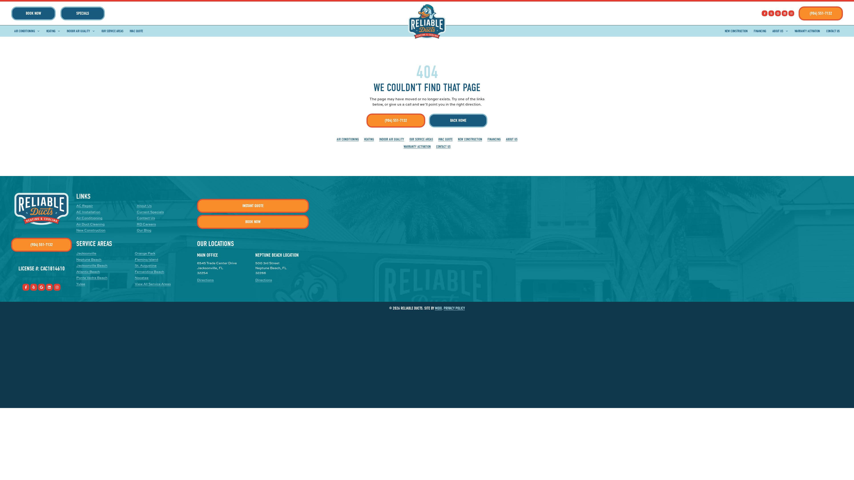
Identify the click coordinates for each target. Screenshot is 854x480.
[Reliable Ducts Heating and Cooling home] (427, 21)
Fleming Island (146, 259)
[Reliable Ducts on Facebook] (764, 13)
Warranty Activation (807, 31)
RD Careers (146, 224)
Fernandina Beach (149, 271)
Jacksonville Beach (91, 265)
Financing (760, 31)
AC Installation (88, 211)
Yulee (80, 283)
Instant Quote (253, 205)
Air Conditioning (24, 31)
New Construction (736, 31)
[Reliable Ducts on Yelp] (771, 13)
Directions (205, 279)
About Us (777, 31)
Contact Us (833, 31)
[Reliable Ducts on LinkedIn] (785, 13)
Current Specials (150, 211)
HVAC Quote (136, 31)
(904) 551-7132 (821, 13)
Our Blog (144, 230)
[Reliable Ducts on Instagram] (791, 13)
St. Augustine (146, 265)
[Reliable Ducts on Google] (778, 13)
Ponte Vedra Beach (91, 277)
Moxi (438, 308)
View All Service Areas (153, 283)
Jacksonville (86, 253)
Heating (50, 31)
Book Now (33, 13)
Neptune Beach (88, 259)
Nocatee (142, 277)
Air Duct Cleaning (90, 224)
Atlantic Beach (88, 271)
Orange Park (145, 253)
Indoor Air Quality (78, 31)
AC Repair (84, 205)
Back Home (458, 120)
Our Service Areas (112, 31)
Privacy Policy (454, 308)
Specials (82, 13)
